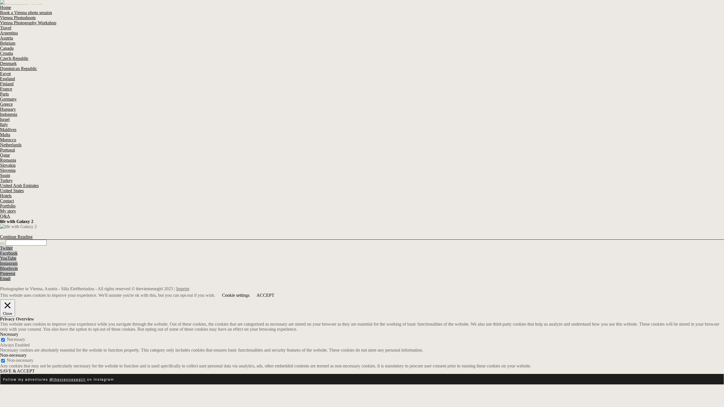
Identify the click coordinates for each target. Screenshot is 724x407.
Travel (5, 27)
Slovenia (8, 170)
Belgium (7, 43)
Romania (8, 160)
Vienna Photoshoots (18, 17)
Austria (6, 38)
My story (8, 211)
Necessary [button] (9, 334)
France (6, 88)
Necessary (16, 339)
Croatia (6, 53)
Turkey (6, 180)
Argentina (9, 33)
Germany (8, 99)
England (7, 78)
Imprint (182, 288)
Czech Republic (14, 58)
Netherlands (10, 144)
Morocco (8, 139)
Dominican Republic (18, 68)
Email (5, 278)
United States (12, 190)
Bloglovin (9, 268)
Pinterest (7, 273)
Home (5, 7)
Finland (7, 83)
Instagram (9, 263)
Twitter (6, 248)
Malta (5, 134)
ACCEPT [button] (265, 295)
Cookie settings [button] (235, 295)
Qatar (5, 155)
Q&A (5, 216)
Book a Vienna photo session (26, 12)
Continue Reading (16, 236)
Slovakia (8, 165)
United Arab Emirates (19, 185)
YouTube (8, 258)
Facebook (9, 253)
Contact (7, 200)
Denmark (8, 63)
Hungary (8, 109)
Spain (5, 175)
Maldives (8, 129)
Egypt (5, 73)
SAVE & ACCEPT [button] (17, 371)
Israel (5, 119)
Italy (4, 124)
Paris (4, 94)
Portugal (7, 150)
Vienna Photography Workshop (28, 22)
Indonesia (8, 114)
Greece (6, 104)
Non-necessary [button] (13, 355)
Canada (7, 48)
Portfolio (8, 206)
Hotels (6, 195)
